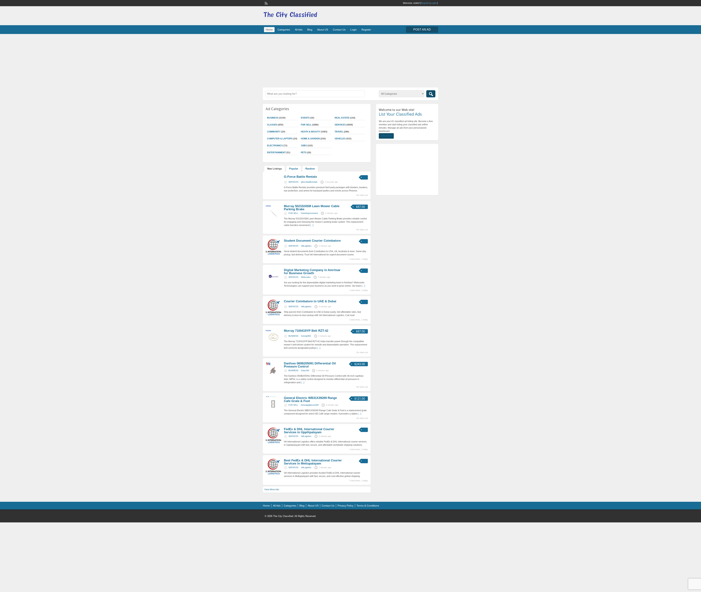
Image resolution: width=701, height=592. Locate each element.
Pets (304, 152)
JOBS (304, 145)
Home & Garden (310, 138)
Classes (272, 124)
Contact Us (339, 29)
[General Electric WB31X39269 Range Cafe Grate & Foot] (273, 411)
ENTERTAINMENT (276, 152)
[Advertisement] (350, 60)
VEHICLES (340, 138)
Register (425, 3)
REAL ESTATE (342, 118)
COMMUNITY (274, 131)
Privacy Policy (345, 505)
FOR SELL (306, 124)
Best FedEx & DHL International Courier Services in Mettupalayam (313, 462)
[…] (311, 225)
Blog (309, 29)
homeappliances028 (310, 405)
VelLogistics (306, 246)
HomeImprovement (309, 213)
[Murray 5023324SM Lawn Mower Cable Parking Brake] (273, 219)
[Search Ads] (430, 93)
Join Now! (386, 136)
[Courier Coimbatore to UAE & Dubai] (273, 314)
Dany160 (305, 370)
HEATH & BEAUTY (310, 131)
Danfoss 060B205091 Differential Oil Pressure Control (310, 365)
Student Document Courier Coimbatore (312, 240)
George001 (306, 336)
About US (322, 29)
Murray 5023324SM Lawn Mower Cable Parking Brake (311, 207)
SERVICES (340, 124)
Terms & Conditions (368, 505)
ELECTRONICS (275, 145)
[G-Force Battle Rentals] (273, 185)
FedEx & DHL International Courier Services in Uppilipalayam (309, 430)
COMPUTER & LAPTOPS (280, 138)
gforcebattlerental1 (309, 182)
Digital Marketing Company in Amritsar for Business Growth (312, 271)
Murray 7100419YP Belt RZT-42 (306, 330)
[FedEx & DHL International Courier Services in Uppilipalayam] (273, 442)
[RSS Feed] (265, 2)
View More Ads (271, 489)
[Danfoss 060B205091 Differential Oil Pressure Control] (273, 376)
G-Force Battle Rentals (300, 176)
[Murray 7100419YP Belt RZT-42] (273, 344)
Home (269, 29)
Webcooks (306, 277)
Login (433, 3)
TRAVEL (339, 131)
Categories (283, 29)
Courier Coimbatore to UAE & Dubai (310, 301)
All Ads (298, 29)
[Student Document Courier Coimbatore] (273, 254)
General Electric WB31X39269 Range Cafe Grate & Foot (310, 399)
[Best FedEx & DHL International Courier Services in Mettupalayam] (273, 473)
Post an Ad (422, 29)
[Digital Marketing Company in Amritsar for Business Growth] (273, 283)
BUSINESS (272, 118)
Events (305, 118)
